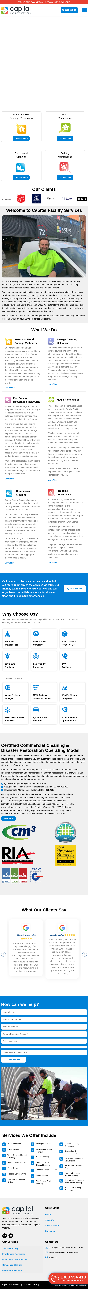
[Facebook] (4, 1235)
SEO (70, 1285)
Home (48, 1214)
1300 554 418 (73, 1277)
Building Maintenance (12, 1270)
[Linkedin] (10, 1235)
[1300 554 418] (55, 1279)
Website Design (61, 1285)
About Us (49, 1220)
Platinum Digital (80, 1285)
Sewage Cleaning (10, 1248)
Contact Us (50, 1231)
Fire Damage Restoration (13, 1254)
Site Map (36, 1285)
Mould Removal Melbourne (14, 1259)
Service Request (52, 1225)
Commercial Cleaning (12, 1265)
